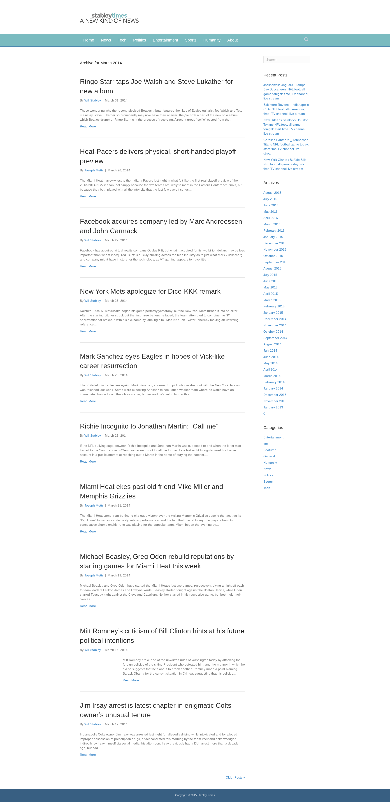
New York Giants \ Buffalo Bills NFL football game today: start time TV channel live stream (284, 164)
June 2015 (271, 281)
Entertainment (165, 40)
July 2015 (270, 275)
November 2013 (274, 401)
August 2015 (272, 268)
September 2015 (275, 262)
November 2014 (274, 325)
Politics (139, 40)
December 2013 (274, 394)
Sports (191, 40)
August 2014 (272, 344)
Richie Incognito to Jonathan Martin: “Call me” (149, 426)
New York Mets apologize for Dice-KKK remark (150, 291)
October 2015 (273, 256)
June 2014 (271, 357)
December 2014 (274, 319)
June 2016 (271, 205)
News (106, 40)
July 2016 (270, 199)
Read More (88, 126)
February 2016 (274, 230)
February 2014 (274, 382)
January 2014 (273, 388)
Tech (122, 40)
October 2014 (273, 331)
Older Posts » (235, 777)
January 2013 (273, 407)
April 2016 (270, 218)
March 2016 (272, 224)
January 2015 (273, 312)
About (232, 40)
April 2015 (270, 293)
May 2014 (270, 363)
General (269, 456)
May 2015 (270, 287)
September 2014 (275, 338)
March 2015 (272, 300)
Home (88, 40)
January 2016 (273, 237)
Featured (269, 450)
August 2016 (272, 192)
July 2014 (270, 350)
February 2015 (274, 306)
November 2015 (274, 249)
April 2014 (270, 369)
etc (265, 443)
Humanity (212, 40)
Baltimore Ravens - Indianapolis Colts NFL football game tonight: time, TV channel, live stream (286, 109)
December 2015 (274, 243)
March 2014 (272, 376)
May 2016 (270, 211)
